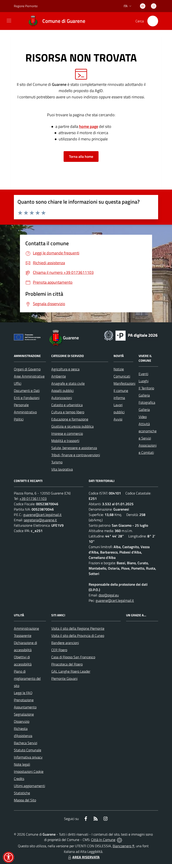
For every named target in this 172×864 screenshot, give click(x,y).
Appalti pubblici (62, 390)
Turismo (56, 462)
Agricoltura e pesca (65, 369)
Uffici (17, 383)
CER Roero (59, 650)
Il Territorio (146, 388)
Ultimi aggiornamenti (29, 785)
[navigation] (9, 20)
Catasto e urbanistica (67, 405)
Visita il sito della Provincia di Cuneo (77, 635)
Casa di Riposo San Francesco (73, 657)
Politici (19, 419)
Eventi (143, 373)
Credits (19, 778)
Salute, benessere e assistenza (74, 447)
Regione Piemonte (26, 6)
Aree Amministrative (29, 376)
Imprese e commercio (67, 433)
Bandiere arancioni (65, 642)
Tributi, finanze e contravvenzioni (75, 455)
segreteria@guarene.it (40, 520)
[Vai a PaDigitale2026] (130, 335)
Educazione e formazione (69, 419)
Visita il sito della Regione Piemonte (77, 628)
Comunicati (122, 376)
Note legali (22, 764)
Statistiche (22, 793)
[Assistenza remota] (119, 839)
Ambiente (58, 376)
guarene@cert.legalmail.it (42, 514)
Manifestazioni (124, 383)
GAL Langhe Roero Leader (70, 671)
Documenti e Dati (27, 390)
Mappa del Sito (25, 800)
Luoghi (143, 381)
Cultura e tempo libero (67, 412)
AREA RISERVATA (86, 857)
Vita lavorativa (62, 469)
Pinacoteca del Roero (67, 664)
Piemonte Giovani (64, 678)
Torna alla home (81, 156)
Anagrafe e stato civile (68, 383)
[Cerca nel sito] (152, 21)
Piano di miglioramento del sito (27, 678)
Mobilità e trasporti (65, 440)
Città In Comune (103, 839)
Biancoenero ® (123, 846)
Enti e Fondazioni (26, 397)
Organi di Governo (27, 369)
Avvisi (118, 419)
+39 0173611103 (33, 498)
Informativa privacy (28, 757)
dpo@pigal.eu (109, 595)
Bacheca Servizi (25, 743)
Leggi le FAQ (23, 692)
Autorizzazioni (61, 397)
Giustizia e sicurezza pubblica (72, 426)
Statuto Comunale (27, 750)
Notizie (119, 369)
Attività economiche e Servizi (148, 431)
